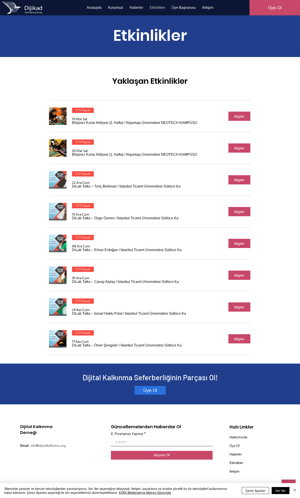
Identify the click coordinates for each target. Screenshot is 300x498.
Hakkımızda (238, 437)
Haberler (236, 454)
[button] (97, 123)
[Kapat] (294, 490)
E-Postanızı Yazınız (127, 434)
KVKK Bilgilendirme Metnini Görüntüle (145, 492)
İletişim (235, 471)
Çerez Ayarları (255, 490)
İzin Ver (280, 490)
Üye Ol (235, 446)
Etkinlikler (236, 463)
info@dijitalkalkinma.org (48, 445)
